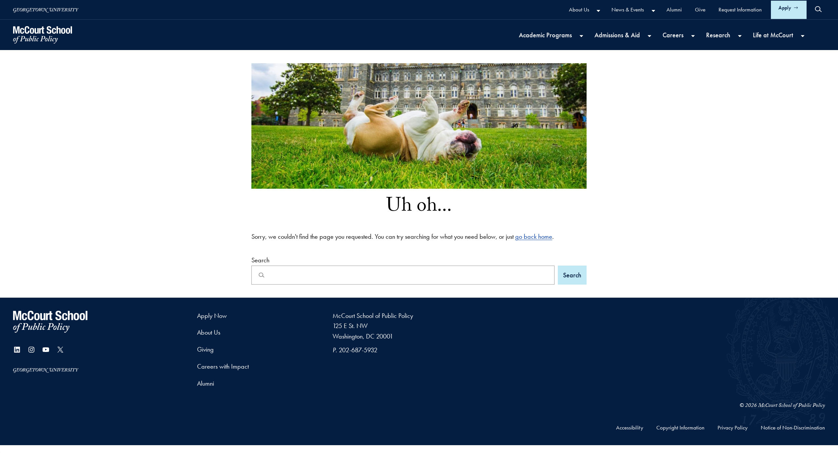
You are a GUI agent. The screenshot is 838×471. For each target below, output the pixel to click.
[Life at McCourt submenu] (803, 36)
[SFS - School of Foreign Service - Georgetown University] (42, 35)
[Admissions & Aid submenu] (649, 36)
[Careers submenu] (693, 36)
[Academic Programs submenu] (581, 36)
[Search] (818, 9)
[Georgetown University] (46, 9)
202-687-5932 (358, 350)
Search (260, 260)
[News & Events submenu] (653, 10)
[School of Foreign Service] (50, 322)
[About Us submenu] (598, 10)
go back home (533, 236)
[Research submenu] (740, 36)
